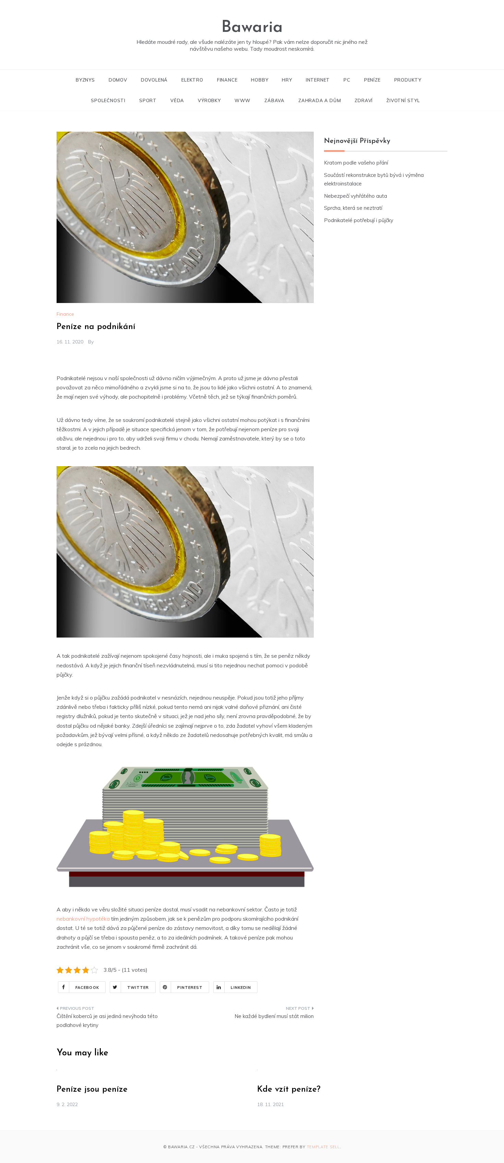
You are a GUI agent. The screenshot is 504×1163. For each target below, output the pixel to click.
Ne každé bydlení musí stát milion (274, 1016)
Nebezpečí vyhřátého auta (355, 196)
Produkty (407, 80)
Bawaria (252, 28)
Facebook (87, 987)
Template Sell (323, 1146)
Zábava (274, 100)
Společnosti (108, 100)
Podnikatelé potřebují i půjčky (358, 220)
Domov (118, 80)
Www (243, 100)
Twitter (138, 987)
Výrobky (209, 100)
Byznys (85, 80)
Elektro (192, 80)
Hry (287, 80)
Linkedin (241, 987)
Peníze (372, 80)
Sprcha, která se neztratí (353, 208)
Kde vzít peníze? (289, 1090)
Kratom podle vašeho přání (356, 162)
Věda (177, 100)
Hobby (259, 80)
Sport (148, 100)
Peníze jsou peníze (92, 1090)
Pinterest (190, 987)
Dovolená (154, 80)
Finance (227, 80)
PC (347, 80)
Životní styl (403, 100)
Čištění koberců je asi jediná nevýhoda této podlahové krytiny (107, 1020)
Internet (318, 80)
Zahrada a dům (319, 100)
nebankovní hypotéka (83, 918)
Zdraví (364, 100)
